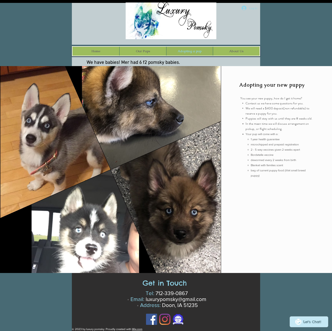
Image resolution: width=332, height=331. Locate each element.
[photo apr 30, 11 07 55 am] (178, 319)
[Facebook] (151, 319)
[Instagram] (164, 319)
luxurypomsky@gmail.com (176, 299)
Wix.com (137, 329)
